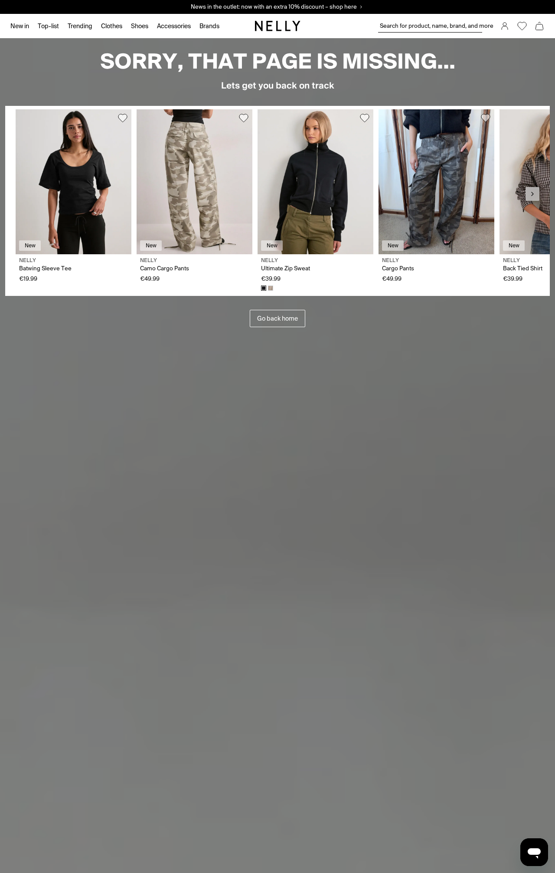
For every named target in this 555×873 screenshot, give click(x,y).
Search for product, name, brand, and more (431, 26)
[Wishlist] (522, 26)
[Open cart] (539, 26)
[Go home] (277, 26)
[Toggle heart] (123, 118)
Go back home (277, 318)
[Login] (505, 26)
